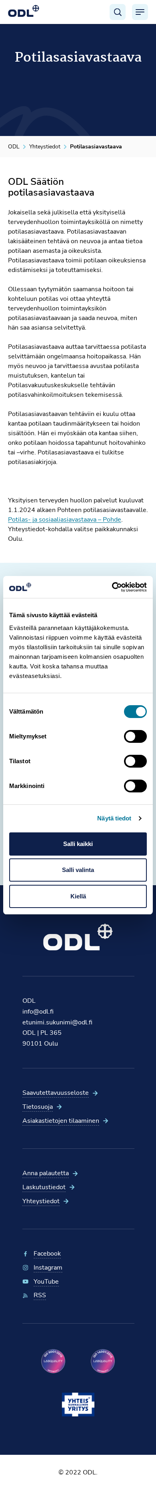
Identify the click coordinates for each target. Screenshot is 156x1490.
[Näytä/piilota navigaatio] (140, 12)
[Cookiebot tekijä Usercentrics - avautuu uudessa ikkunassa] (112, 587)
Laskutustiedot (44, 1187)
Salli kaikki (78, 843)
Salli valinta (78, 869)
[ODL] (23, 11)
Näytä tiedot (114, 818)
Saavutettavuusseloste (55, 1092)
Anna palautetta (45, 1173)
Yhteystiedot (41, 1201)
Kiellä (78, 896)
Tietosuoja (37, 1106)
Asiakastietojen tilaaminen (60, 1120)
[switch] (135, 736)
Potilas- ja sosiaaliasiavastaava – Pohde (64, 519)
